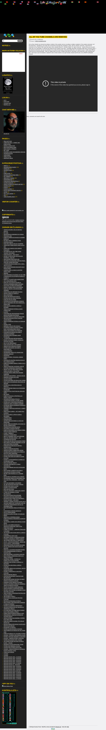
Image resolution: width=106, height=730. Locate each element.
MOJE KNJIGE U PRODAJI (10, 149)
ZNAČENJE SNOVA (8, 158)
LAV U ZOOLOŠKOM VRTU (10, 281)
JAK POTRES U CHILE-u (9, 596)
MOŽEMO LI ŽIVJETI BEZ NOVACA (12, 326)
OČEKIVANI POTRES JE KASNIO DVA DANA (14, 545)
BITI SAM (6, 232)
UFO (5, 195)
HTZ (5, 172)
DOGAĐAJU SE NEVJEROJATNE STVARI (13, 644)
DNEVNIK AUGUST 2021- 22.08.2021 (12, 671)
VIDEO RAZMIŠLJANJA (40, 41)
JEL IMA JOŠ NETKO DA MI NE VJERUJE (13, 484)
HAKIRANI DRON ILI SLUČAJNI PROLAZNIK (14, 316)
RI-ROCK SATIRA (8, 189)
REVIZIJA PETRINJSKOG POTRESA (12, 601)
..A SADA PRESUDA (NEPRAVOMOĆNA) (13, 338)
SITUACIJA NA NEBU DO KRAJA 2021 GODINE (15, 380)
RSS (68, 726)
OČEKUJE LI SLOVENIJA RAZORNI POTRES (14, 549)
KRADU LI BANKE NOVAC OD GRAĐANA (13, 287)
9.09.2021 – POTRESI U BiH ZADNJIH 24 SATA (15, 635)
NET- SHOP (6, 150)
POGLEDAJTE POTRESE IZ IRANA (12, 472)
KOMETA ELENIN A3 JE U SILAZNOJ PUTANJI (15, 633)
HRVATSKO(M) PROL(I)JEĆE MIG (11, 259)
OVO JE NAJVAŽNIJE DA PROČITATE (12, 455)
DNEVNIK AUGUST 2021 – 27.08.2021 (12, 663)
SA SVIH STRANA (8, 378)
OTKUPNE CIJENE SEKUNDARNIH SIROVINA (14, 152)
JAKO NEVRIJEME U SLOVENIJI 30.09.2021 (14, 554)
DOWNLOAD (6, 168)
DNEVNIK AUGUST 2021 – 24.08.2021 (12, 667)
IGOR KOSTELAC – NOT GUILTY (11, 254)
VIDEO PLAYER (7, 156)
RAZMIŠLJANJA (7, 185)
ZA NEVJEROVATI (8, 351)
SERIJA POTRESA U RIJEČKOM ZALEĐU (13, 588)
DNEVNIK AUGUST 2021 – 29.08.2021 (12, 660)
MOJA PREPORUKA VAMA (10, 147)
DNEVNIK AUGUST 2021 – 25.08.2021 (12, 666)
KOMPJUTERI (7, 173)
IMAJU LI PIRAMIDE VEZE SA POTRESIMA (14, 436)
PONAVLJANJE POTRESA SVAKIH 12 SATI (14, 613)
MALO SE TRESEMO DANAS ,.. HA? (12, 438)
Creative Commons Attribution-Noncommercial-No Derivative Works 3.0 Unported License (13, 221)
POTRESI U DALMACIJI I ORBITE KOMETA (14, 538)
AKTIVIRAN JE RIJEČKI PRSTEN (11, 428)
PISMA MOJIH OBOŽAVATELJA (11, 181)
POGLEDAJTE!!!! (8, 419)
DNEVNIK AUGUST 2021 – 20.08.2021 (12, 674)
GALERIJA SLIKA (8, 170)
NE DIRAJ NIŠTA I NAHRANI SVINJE (12, 240)
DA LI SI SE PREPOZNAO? (10, 343)
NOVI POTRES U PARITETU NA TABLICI (13, 470)
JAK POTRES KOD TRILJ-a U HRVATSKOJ (14, 540)
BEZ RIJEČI (6, 394)
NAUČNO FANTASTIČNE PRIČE (11, 175)
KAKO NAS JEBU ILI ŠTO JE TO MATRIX (13, 243)
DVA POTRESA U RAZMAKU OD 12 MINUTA (14, 476)
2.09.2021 (6, 653)
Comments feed (7, 103)
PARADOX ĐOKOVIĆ (9, 354)
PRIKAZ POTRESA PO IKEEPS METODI (13, 184)
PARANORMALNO (8, 179)
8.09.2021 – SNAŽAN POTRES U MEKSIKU (14, 638)
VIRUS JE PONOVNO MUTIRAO (11, 448)
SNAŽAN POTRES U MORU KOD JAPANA (13, 450)
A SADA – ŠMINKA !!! (9, 433)
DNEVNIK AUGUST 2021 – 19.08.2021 (12, 675)
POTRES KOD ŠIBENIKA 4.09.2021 (12, 646)
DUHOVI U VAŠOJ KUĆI (9, 145)
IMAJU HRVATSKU (8, 295)
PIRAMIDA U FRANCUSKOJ (10, 434)
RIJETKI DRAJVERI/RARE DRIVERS (12, 190)
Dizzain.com (58, 726)
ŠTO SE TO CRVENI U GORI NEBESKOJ (13, 587)
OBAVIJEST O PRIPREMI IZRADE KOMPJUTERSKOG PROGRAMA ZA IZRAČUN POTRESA (14, 519)
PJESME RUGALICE (8, 182)
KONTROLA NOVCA (8, 242)
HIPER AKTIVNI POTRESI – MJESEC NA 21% (14, 375)
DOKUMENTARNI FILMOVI (10, 167)
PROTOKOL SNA (8, 236)
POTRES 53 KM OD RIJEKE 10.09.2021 (13, 629)
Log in (5, 100)
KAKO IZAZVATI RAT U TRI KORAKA (12, 344)
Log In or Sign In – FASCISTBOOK (11, 543)
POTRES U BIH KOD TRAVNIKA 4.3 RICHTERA (15, 636)
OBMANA (6, 273)
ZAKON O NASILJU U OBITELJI (11, 293)
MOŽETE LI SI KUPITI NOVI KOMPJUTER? (14, 279)
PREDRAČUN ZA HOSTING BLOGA (12, 427)
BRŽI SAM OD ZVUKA (9, 489)
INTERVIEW (6, 355)
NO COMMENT (7, 176)
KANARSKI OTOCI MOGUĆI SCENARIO (13, 582)
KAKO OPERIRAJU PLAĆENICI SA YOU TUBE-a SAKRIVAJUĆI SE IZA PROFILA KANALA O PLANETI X (15, 276)
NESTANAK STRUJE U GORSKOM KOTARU (14, 537)
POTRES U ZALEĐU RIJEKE (10, 487)
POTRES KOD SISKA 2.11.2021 (11, 486)
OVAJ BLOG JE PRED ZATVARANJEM (13, 285)
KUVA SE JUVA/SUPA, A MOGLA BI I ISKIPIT (14, 490)
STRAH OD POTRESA (9, 652)
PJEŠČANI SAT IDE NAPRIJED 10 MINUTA (14, 301)
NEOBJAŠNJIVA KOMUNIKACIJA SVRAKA (14, 234)
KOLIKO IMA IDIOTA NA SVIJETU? (12, 296)
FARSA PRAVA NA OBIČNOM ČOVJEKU (13, 291)
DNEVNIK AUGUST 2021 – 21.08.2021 (12, 672)
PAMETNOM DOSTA (8, 528)
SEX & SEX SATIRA (8, 193)
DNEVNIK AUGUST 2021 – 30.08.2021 (12, 658)
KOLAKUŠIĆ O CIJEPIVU (10, 627)
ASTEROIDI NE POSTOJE (10, 439)
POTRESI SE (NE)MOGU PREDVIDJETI (13, 605)
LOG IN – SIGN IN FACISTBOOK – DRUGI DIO (14, 542)
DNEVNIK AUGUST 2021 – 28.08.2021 (12, 661)
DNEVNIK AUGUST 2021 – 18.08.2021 (12, 677)
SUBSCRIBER (7, 155)
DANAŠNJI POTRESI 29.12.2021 (11, 377)
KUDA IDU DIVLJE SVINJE (10, 299)
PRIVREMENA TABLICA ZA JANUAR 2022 (13, 352)
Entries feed (6, 101)
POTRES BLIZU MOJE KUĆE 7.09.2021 (13, 639)
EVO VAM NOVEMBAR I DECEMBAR (12, 483)
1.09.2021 (6, 655)
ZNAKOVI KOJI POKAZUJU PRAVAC (12, 346)
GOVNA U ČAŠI (7, 324)
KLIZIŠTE (6, 312)
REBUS (5, 515)
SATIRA (5, 192)
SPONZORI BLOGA (8, 153)
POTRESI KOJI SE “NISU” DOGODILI (12, 298)
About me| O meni (8, 141)
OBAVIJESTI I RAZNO (9, 178)
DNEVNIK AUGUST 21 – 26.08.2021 (12, 664)
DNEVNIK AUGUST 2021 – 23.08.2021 (12, 669)
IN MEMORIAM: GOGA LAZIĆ (10, 535)
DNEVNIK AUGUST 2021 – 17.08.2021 (12, 678)
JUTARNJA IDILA (8, 417)
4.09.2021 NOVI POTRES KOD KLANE (12, 647)
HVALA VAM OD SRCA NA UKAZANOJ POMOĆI (15, 441)
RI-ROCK (6, 187)
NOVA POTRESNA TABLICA (10, 462)
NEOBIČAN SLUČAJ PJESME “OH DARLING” (14, 514)
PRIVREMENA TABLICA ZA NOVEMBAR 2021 (14, 478)
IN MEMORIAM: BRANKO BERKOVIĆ (12, 511)
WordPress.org (7, 104)
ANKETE (6, 165)
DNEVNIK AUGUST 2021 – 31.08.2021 (12, 657)
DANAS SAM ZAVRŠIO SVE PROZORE (13, 330)
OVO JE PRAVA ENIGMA (9, 512)
